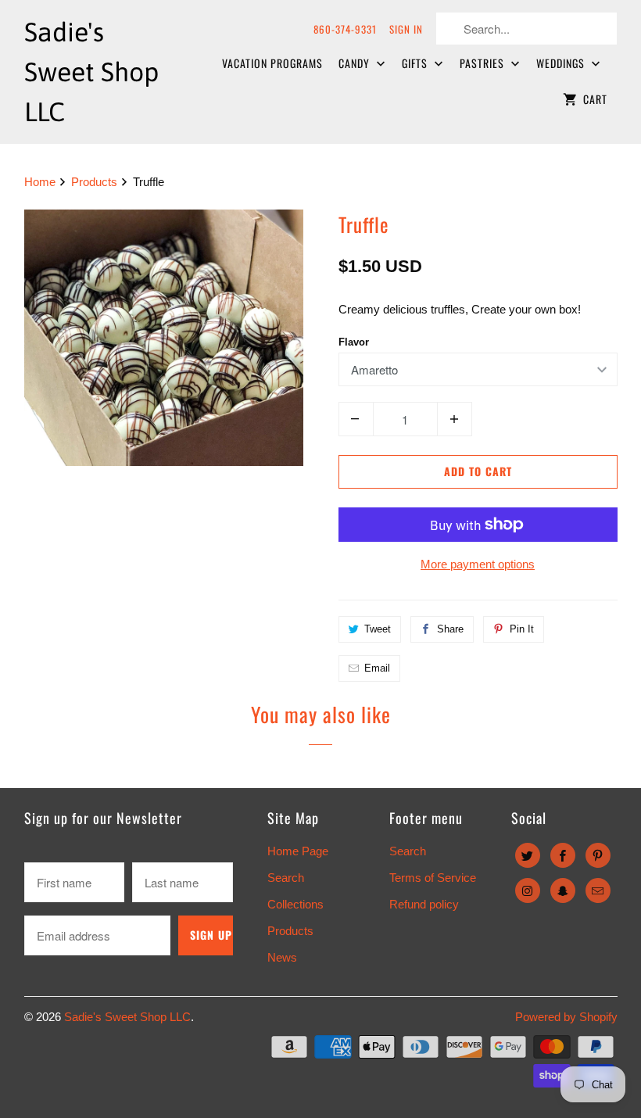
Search (285, 877)
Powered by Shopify (566, 1016)
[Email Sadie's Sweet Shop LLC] (598, 890)
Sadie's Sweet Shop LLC (127, 1016)
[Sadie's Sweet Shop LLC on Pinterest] (598, 855)
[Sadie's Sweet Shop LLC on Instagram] (527, 890)
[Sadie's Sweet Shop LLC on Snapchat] (562, 890)
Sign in (406, 29)
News (282, 957)
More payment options (478, 564)
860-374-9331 (345, 29)
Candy (355, 63)
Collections (295, 904)
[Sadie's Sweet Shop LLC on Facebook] (562, 855)
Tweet (377, 629)
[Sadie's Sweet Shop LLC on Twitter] (527, 855)
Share (450, 629)
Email (377, 668)
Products (95, 181)
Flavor (353, 342)
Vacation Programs (272, 63)
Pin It (522, 629)
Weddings (562, 63)
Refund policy (424, 904)
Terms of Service (432, 877)
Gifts (416, 63)
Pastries (483, 63)
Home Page (297, 851)
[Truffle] (163, 338)
